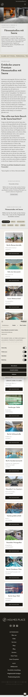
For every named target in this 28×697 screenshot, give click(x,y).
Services (14, 642)
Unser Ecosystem (14, 659)
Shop (20, 1)
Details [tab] (14, 325)
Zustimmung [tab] (5, 325)
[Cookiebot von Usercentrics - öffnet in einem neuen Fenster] (21, 321)
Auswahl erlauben (14, 370)
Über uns (14, 635)
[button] (25, 4)
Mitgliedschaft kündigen (14, 673)
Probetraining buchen (14, 677)
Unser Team (14, 656)
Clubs (14, 638)
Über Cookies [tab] (23, 325)
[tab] (6, 222)
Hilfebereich (23, 1)
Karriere (14, 652)
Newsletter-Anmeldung (14, 670)
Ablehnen (14, 374)
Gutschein (18, 1)
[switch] (25, 352)
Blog (14, 649)
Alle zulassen (14, 365)
